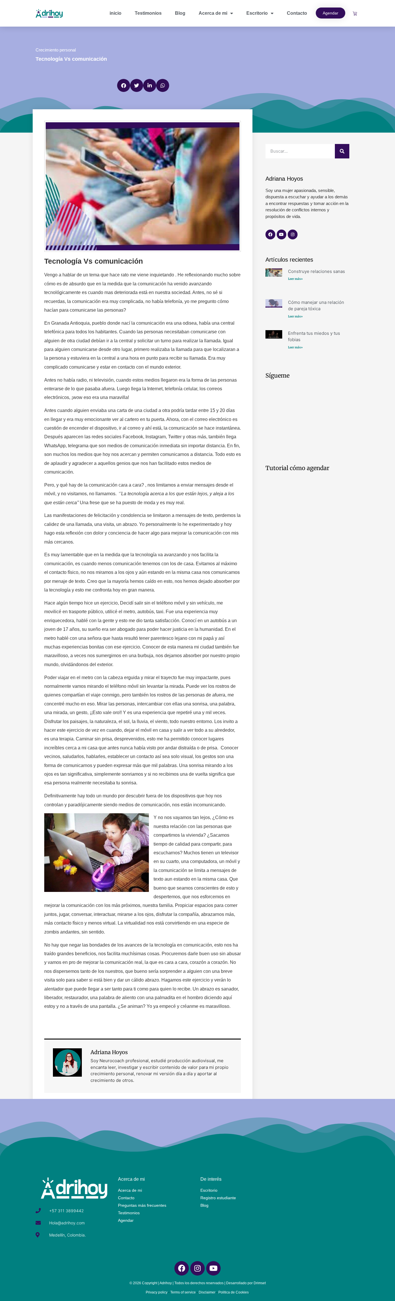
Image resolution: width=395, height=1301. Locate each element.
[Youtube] (282, 234)
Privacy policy (156, 1292)
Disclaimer (207, 1292)
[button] (123, 85)
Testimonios (148, 13)
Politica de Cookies (233, 1292)
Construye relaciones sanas (316, 271)
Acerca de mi (213, 13)
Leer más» (295, 279)
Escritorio (257, 13)
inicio (115, 13)
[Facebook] (181, 1268)
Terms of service (183, 1292)
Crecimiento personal (56, 49)
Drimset (260, 1283)
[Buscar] (342, 151)
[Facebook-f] (270, 234)
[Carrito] (355, 13)
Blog (180, 13)
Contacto (297, 13)
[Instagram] (293, 234)
